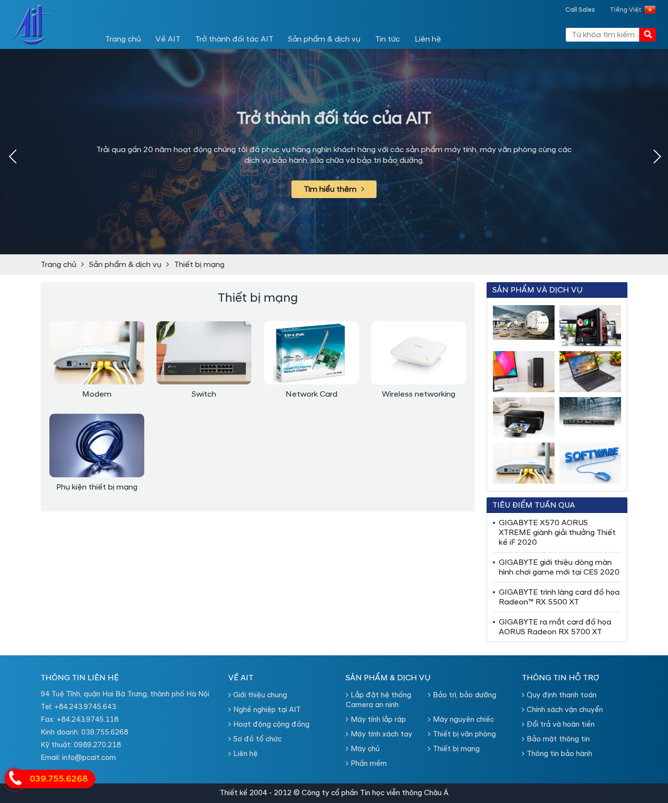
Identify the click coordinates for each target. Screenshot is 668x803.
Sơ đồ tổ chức (257, 739)
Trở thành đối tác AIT (234, 39)
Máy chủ (365, 749)
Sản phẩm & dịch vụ (324, 39)
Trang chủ (123, 39)
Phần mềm (369, 763)
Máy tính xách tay (381, 734)
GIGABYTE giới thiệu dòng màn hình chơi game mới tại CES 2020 (559, 567)
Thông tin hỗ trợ (560, 678)
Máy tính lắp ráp (378, 719)
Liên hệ (428, 39)
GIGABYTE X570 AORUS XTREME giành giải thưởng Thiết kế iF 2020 (557, 532)
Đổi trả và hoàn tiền (561, 724)
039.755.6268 (104, 732)
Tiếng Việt (626, 10)
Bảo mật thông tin (558, 739)
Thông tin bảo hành (559, 753)
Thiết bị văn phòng (464, 734)
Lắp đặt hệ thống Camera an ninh (378, 700)
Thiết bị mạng (199, 264)
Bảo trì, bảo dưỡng (464, 695)
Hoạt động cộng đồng (271, 724)
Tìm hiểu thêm (330, 189)
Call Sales (580, 10)
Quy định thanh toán (562, 695)
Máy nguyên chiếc (463, 719)
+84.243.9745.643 (85, 707)
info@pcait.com (89, 757)
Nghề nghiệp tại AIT (267, 709)
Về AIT (168, 39)
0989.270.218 (97, 745)
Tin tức (387, 39)
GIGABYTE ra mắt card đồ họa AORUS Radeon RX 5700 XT (555, 627)
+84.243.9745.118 (87, 719)
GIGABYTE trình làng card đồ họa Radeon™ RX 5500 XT (559, 597)
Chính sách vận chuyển (565, 709)
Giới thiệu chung (260, 695)
